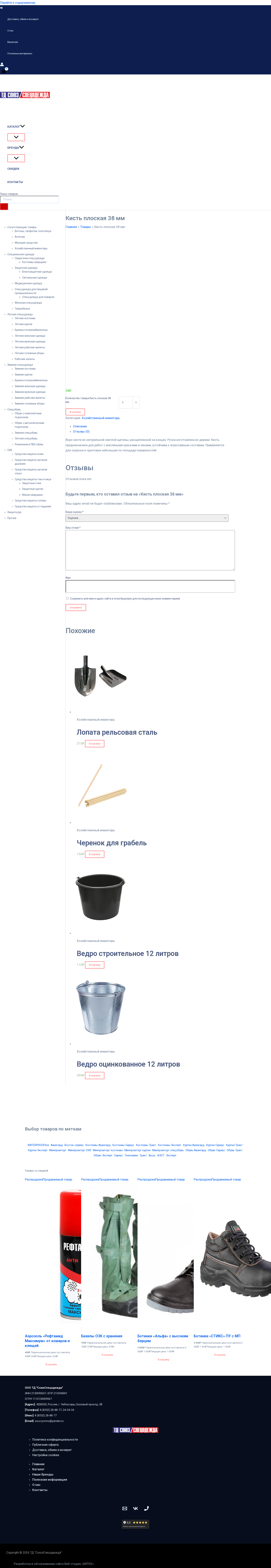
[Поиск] (4, 206)
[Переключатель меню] (16, 137)
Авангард (57, 1145)
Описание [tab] (80, 426)
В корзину (75, 412)
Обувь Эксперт (103, 1155)
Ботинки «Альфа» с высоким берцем (163, 1338)
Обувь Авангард (195, 1150)
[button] (22, 126)
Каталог (38, 1469)
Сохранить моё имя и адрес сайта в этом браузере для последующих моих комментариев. (125, 598)
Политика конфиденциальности (55, 1439)
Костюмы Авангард (98, 1145)
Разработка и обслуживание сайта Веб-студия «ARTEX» (54, 1564)
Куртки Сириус (215, 1145)
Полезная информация (49, 1479)
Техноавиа (131, 1155)
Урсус (152, 1155)
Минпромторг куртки (137, 1150)
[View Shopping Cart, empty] (3, 71)
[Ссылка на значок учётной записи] (2, 65)
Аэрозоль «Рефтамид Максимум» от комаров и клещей (47, 1341)
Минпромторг (57, 1150)
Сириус (118, 1155)
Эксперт (171, 1155)
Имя (68, 577)
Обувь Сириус (216, 1150)
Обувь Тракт (234, 1150)
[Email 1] (124, 1509)
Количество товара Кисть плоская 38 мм (88, 400)
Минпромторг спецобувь (168, 1150)
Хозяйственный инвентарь (101, 418)
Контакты (39, 1490)
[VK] (1, 8)
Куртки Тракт (234, 1145)
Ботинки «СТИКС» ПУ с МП (217, 1336)
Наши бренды (42, 1474)
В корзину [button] (94, 743)
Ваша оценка (75, 511)
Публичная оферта (45, 1444)
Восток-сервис (74, 1145)
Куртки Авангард (193, 1145)
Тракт (143, 1155)
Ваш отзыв (73, 527)
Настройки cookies (45, 1455)
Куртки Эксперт (38, 1150)
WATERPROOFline (38, 1145)
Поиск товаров (9, 193)
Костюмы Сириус (123, 1145)
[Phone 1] (146, 1509)
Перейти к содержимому (17, 2)
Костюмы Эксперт (169, 1145)
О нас (36, 1485)
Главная (38, 1464)
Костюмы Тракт (146, 1145)
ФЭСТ (160, 1155)
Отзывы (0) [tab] (81, 431)
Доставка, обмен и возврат (52, 1450)
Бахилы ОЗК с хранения (101, 1336)
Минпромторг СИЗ (79, 1150)
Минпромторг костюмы (108, 1150)
